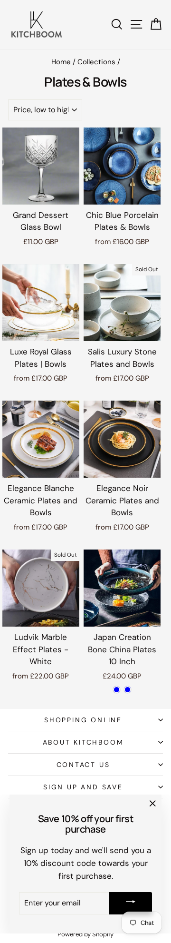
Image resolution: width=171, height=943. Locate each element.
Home (61, 62)
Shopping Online (83, 720)
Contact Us (83, 764)
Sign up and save (83, 787)
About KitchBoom (83, 742)
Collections (96, 62)
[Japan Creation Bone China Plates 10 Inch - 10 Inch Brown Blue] (116, 689)
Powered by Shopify (85, 934)
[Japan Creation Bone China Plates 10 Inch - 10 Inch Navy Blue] (127, 689)
